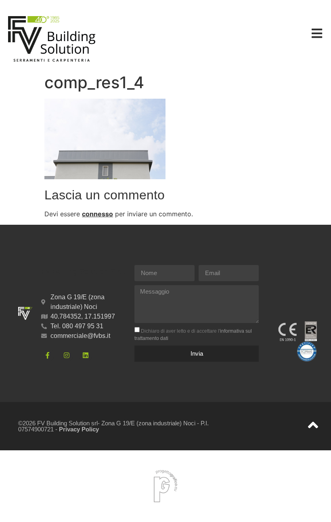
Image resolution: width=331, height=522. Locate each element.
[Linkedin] (85, 355)
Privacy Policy (79, 429)
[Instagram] (66, 355)
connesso (97, 214)
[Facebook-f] (47, 355)
